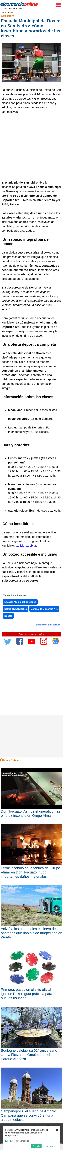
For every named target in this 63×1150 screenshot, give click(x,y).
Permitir (36, 1145)
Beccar (8, 615)
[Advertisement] (31, 147)
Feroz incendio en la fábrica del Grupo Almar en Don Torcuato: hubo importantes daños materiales (30, 872)
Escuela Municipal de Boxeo (20, 602)
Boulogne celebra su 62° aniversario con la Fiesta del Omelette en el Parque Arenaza (29, 1054)
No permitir (51, 1145)
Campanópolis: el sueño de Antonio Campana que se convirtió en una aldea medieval (28, 1115)
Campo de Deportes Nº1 (44, 608)
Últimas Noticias (10, 760)
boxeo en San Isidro (15, 608)
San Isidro (7, 15)
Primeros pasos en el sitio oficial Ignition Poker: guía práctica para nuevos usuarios (26, 994)
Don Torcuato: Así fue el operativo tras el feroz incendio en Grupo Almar (30, 813)
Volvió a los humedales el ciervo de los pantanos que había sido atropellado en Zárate (31, 933)
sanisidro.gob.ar (26, 545)
